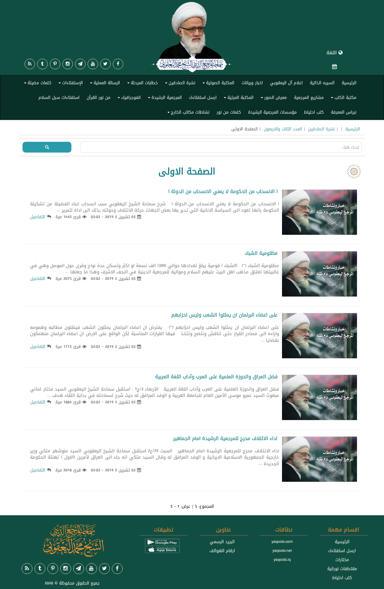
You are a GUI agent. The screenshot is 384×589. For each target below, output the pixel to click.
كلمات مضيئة (36, 84)
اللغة (332, 52)
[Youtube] (93, 64)
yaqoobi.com (282, 542)
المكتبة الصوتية (217, 84)
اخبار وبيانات (252, 83)
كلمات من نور (229, 112)
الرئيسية (349, 83)
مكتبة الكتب (342, 99)
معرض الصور (273, 99)
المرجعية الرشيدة (164, 99)
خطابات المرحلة (141, 84)
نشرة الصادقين (179, 84)
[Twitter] (105, 64)
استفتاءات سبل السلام (59, 97)
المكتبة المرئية (238, 99)
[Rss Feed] (30, 64)
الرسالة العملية (104, 84)
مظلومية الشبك (261, 253)
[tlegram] (80, 64)
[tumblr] (42, 64)
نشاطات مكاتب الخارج (187, 113)
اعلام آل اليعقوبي (286, 83)
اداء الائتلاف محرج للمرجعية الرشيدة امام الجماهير (225, 438)
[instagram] (67, 64)
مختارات (342, 560)
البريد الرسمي (222, 542)
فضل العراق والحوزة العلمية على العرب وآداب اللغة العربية (216, 376)
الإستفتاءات (70, 84)
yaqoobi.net (282, 551)
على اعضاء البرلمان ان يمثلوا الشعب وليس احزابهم (224, 315)
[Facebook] (118, 64)
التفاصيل (37, 217)
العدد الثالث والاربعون (283, 129)
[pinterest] (55, 64)
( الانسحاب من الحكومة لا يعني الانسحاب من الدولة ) (223, 191)
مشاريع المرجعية (309, 97)
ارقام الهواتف (222, 551)
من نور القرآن (98, 97)
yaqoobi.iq (282, 560)
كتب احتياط (314, 112)
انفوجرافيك (128, 99)
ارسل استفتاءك (203, 97)
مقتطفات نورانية (342, 569)
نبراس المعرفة (343, 112)
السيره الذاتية (322, 83)
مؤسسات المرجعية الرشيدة (272, 112)
